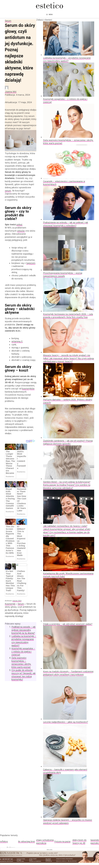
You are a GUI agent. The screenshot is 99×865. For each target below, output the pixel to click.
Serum (8, 20)
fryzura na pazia (62, 841)
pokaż (19, 224)
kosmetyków (28, 388)
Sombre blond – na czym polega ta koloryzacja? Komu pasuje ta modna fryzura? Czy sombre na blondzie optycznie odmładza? (66, 485)
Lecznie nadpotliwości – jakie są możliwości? (65, 722)
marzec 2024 (16, 601)
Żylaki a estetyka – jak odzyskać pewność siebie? (67, 624)
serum (8, 190)
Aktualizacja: (18, 102)
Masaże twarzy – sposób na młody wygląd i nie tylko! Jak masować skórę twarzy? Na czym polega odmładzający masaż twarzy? (68, 358)
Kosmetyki (10, 604)
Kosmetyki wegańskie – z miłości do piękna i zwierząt (23, 651)
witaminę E (16, 341)
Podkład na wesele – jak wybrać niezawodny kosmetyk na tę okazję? (23, 630)
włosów (21, 231)
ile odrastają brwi (26, 841)
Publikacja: (17, 95)
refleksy (4, 841)
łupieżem (30, 263)
